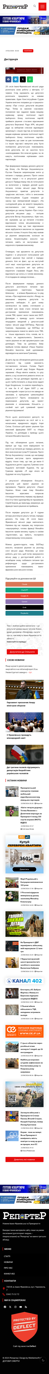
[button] (8, 79)
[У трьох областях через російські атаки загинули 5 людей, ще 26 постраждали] (12, 1047)
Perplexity (24, 613)
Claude (24, 584)
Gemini (24, 602)
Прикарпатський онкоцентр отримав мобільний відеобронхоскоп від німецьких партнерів (30, 794)
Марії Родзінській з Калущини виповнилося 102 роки (32, 882)
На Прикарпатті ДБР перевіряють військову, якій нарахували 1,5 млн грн (32, 946)
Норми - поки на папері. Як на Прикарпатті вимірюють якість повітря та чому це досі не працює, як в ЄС (31, 1138)
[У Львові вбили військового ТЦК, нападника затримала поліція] (12, 1010)
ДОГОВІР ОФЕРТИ (11, 1361)
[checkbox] (43, 1360)
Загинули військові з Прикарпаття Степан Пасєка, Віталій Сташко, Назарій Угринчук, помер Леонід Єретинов (32, 1118)
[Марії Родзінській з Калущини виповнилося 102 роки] (12, 882)
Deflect (33, 1346)
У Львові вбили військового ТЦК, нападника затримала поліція (30, 1010)
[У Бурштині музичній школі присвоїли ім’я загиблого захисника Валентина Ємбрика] (12, 962)
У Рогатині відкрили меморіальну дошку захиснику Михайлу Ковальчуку (30, 897)
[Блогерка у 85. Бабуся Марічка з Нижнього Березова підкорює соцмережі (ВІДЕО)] (12, 993)
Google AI (24, 596)
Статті (7, 1256)
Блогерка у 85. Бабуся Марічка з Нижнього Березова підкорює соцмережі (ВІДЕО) (31, 994)
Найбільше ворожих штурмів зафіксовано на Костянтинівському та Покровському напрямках (32, 1066)
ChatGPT (24, 590)
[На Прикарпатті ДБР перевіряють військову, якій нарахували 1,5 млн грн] (12, 946)
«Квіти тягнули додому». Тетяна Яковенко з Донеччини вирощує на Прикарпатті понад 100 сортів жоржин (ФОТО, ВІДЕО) (32, 815)
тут (30, 672)
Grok (24, 607)
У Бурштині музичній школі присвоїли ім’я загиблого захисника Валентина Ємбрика (30, 963)
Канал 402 (9, 1273)
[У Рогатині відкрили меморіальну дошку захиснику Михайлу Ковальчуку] (12, 896)
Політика (28, 51)
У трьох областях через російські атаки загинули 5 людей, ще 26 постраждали (32, 1047)
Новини (8, 1262)
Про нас (8, 1268)
